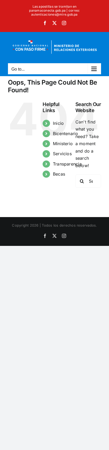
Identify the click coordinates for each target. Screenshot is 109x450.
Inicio (58, 123)
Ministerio (63, 143)
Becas (59, 174)
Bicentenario (65, 133)
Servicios (62, 153)
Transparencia (67, 164)
